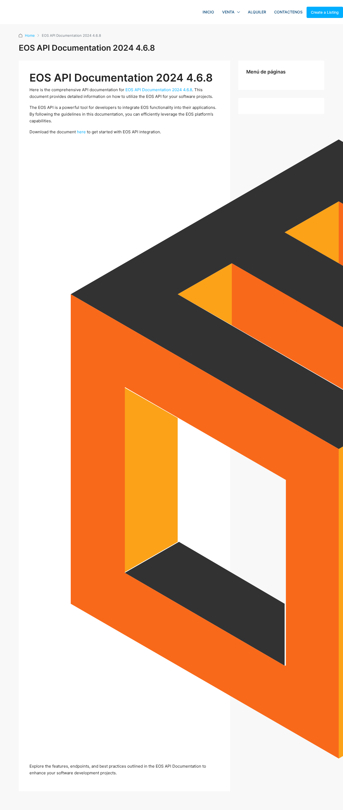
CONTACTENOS (288, 12)
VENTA (228, 12)
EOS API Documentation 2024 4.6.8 (158, 89)
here (81, 131)
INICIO (208, 12)
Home (30, 35)
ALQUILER (257, 12)
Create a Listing (325, 12)
